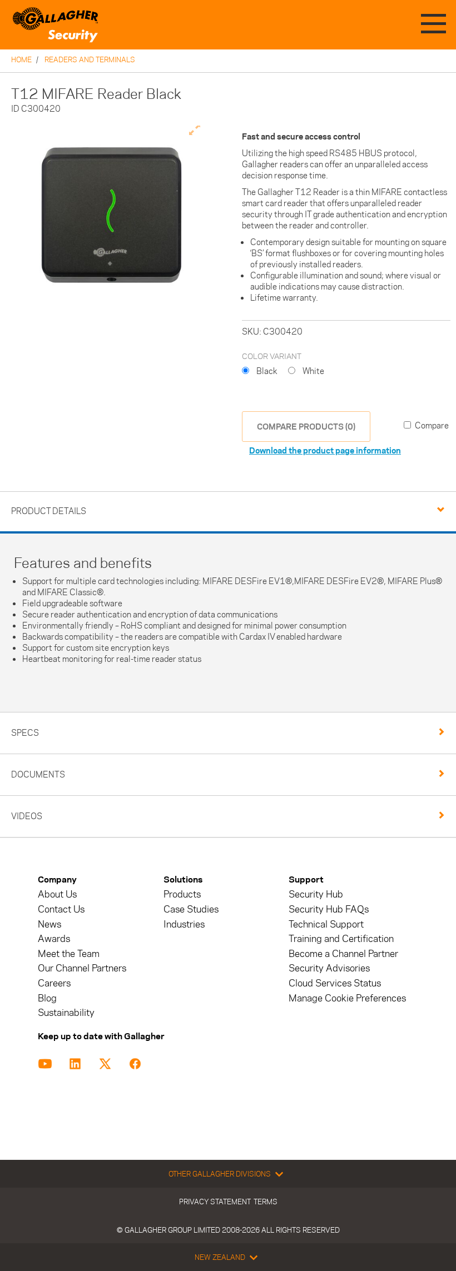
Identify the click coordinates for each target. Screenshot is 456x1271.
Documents (38, 774)
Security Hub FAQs (329, 909)
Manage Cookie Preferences (347, 998)
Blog (47, 998)
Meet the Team (69, 954)
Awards (54, 939)
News (49, 924)
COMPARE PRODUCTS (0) (306, 426)
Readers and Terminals (89, 59)
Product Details (48, 511)
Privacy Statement (215, 1202)
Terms (265, 1202)
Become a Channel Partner (343, 954)
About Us (57, 894)
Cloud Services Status (335, 983)
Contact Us (61, 909)
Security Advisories (329, 968)
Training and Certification (341, 939)
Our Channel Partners (82, 968)
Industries (184, 924)
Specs (25, 733)
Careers (54, 983)
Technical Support (326, 924)
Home (21, 59)
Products (182, 894)
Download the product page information (325, 450)
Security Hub (316, 894)
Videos (26, 816)
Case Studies (191, 909)
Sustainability (66, 1013)
